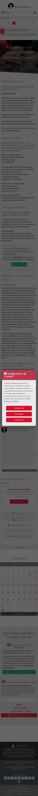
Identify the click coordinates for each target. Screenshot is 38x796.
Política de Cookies (11, 401)
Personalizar (19, 414)
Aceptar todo (19, 420)
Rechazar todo (19, 408)
